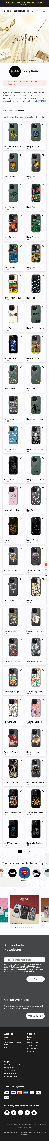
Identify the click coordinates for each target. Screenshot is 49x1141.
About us (7, 1037)
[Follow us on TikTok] (20, 1112)
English (5, 1124)
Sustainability (9, 1040)
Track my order (32, 1045)
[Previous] (2, 874)
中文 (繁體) (13, 1124)
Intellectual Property (11, 1076)
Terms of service (9, 1070)
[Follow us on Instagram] (7, 1112)
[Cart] (28, 11)
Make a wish (34, 1016)
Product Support (32, 1042)
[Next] (46, 874)
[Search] (38, 11)
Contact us (30, 1051)
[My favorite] (21, 125)
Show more (40, 101)
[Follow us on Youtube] (34, 1112)
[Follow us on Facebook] (13, 1112)
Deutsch (35, 1124)
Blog (5, 1047)
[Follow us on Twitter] (27, 1112)
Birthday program (33, 1048)
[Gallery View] (46, 564)
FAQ (28, 1040)
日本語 (21, 1124)
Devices (29, 1037)
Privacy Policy (9, 1068)
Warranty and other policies (13, 1065)
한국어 (28, 1128)
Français (27, 1124)
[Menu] (43, 11)
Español (43, 1124)
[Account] (33, 11)
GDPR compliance (10, 1073)
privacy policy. (28, 971)
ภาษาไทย (21, 1128)
